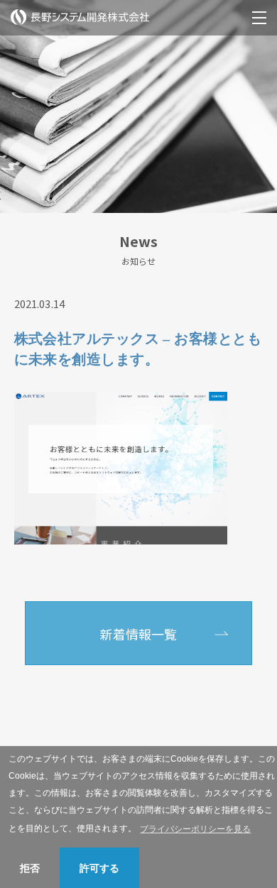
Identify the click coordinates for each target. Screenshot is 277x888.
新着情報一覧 (138, 634)
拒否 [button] (30, 868)
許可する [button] (99, 868)
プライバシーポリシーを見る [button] (195, 829)
